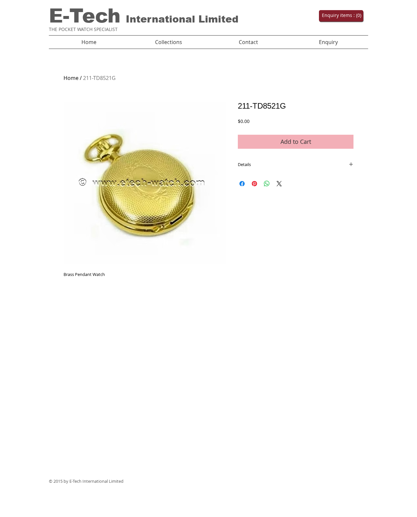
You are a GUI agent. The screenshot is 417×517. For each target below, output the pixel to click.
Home (71, 78)
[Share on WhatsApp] (267, 184)
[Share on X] (279, 184)
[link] (340, 15)
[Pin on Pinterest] (254, 184)
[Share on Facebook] (242, 184)
